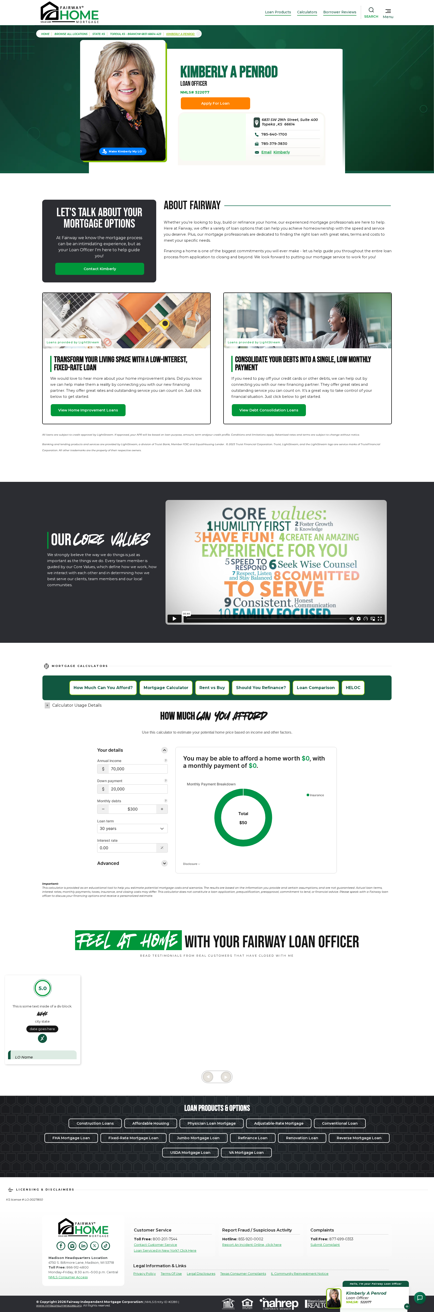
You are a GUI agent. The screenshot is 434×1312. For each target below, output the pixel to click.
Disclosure (190, 863)
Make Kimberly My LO (125, 151)
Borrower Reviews (339, 12)
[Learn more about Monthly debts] (166, 801)
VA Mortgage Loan (246, 1152)
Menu (388, 17)
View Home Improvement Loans (88, 410)
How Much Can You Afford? (103, 687)
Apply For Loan (215, 103)
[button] (103, 809)
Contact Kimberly (100, 269)
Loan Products (278, 12)
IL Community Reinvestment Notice (300, 1274)
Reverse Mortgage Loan (359, 1138)
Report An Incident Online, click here (252, 1245)
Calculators (307, 12)
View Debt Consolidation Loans (268, 410)
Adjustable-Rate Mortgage (278, 1123)
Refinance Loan (252, 1138)
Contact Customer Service (155, 1245)
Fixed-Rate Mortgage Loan (133, 1138)
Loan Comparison (316, 687)
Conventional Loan (340, 1123)
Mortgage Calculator (166, 687)
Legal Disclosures (201, 1274)
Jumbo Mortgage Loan (198, 1138)
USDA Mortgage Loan (190, 1152)
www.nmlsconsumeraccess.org (59, 1305)
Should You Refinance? (261, 687)
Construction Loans (95, 1123)
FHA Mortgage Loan (71, 1138)
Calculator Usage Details (76, 705)
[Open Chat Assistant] (420, 1298)
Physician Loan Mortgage (212, 1123)
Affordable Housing (150, 1123)
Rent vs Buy (212, 687)
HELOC (353, 687)
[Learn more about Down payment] (166, 781)
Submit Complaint (325, 1245)
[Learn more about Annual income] (166, 761)
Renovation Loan (302, 1138)
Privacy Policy (144, 1274)
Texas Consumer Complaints (243, 1274)
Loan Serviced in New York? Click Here (165, 1250)
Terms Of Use (171, 1274)
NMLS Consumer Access (68, 1277)
